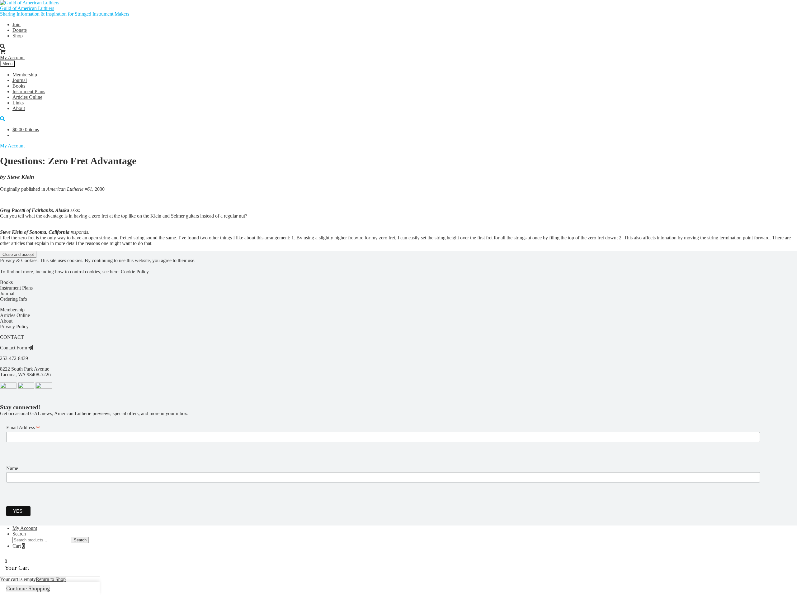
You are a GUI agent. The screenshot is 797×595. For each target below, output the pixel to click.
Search (19, 533)
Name (12, 468)
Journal (19, 80)
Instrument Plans (28, 91)
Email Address (23, 427)
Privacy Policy (14, 326)
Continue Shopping (28, 588)
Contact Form (14, 347)
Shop (17, 35)
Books (18, 86)
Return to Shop (51, 579)
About (18, 108)
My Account (12, 57)
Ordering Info (13, 299)
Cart (18, 546)
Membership (24, 74)
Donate (19, 30)
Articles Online (27, 97)
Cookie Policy (135, 271)
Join (16, 24)
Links (18, 102)
